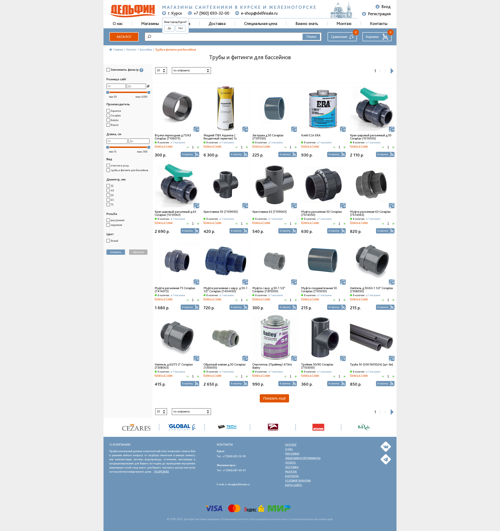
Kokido (115, 120)
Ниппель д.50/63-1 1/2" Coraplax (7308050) (371, 290)
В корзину (187, 154)
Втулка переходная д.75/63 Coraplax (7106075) (173, 137)
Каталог (124, 37)
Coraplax (116, 115)
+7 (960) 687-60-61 (234, 470)
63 (112, 199)
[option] (136, 427)
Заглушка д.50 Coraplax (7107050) (267, 137)
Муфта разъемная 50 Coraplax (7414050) (321, 213)
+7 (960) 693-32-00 (211, 13)
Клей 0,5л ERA (311, 135)
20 (158, 70)
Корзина (372, 37)
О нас (289, 449)
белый (114, 240)
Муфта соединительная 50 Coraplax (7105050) (319, 290)
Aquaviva (116, 110)
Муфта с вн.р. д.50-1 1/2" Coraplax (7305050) (268, 290)
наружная (116, 224)
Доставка (217, 23)
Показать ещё (274, 398)
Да (169, 28)
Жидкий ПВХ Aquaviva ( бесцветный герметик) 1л (220, 137)
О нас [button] (118, 23)
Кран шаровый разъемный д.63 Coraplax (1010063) (175, 213)
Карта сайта (293, 485)
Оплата (290, 462)
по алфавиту (181, 70)
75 (112, 204)
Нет (180, 28)
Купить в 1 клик (163, 146)
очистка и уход (120, 165)
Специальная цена (260, 23)
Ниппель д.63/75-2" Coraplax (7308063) (174, 366)
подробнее (161, 471)
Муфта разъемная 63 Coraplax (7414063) (370, 213)
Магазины (150, 23)
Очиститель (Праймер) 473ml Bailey (272, 366)
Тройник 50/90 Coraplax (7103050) (317, 366)
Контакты (378, 23)
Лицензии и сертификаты (303, 458)
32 (112, 185)
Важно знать (307, 23)
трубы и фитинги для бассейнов (129, 170)
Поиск (311, 37)
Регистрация (379, 13)
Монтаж (344, 23)
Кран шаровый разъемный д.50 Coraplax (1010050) (370, 137)
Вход (386, 6)
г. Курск (175, 13)
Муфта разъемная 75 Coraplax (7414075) (175, 290)
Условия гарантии (298, 480)
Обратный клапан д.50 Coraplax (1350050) (225, 366)
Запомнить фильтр (125, 69)
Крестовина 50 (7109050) (221, 211)
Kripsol (114, 124)
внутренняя (117, 220)
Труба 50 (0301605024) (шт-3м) (371, 364)
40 (112, 190)
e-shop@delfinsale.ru (259, 13)
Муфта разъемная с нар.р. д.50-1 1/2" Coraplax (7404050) (225, 290)
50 (112, 195)
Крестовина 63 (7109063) (269, 211)
